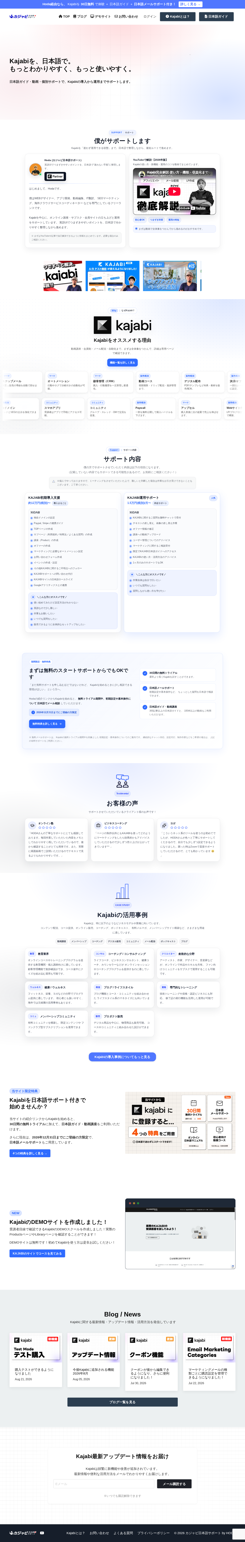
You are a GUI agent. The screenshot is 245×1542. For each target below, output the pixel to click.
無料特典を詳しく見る (45, 723)
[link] (59, 382)
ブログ (81, 16)
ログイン (149, 16)
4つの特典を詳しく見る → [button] (30, 1153)
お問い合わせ (128, 16)
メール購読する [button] (174, 1484)
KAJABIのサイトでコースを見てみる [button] (37, 1253)
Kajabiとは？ (76, 1533)
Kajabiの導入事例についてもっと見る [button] (122, 1057)
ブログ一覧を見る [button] (122, 1402)
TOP (66, 16)
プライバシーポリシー (153, 1533)
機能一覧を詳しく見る (122, 362)
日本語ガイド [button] (217, 16)
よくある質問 (123, 1533)
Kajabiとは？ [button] (179, 16)
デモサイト (102, 16)
